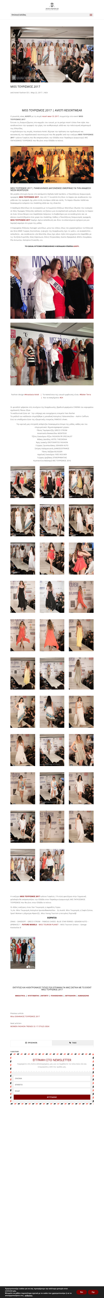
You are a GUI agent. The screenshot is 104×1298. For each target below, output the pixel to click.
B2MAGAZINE (83, 996)
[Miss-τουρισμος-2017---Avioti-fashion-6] (81, 613)
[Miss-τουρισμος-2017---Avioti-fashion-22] (81, 804)
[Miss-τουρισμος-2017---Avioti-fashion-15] (52, 727)
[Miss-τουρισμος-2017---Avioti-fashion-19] (81, 766)
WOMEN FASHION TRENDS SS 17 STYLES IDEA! (29, 1026)
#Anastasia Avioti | (33, 394)
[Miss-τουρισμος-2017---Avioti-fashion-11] (52, 689)
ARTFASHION (70, 996)
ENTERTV (44, 996)
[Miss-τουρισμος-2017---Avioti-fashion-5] (52, 613)
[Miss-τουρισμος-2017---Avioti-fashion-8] (52, 651)
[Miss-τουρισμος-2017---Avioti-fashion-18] (52, 766)
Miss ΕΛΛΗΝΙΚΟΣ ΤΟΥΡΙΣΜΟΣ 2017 (25, 1016)
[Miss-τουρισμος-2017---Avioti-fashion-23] (22, 842)
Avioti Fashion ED (21, 92)
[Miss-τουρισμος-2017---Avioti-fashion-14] (22, 727)
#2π (61, 397)
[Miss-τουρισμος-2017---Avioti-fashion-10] (22, 689)
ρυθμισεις (28, 1295)
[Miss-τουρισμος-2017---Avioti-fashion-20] (22, 804)
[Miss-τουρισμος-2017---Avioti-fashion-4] (22, 613)
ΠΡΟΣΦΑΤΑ (32, 1042)
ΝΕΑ (46, 92)
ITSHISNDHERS (57, 996)
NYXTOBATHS (33, 996)
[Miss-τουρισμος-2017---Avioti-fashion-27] (52, 498)
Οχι (93, 1292)
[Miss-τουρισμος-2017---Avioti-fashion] (22, 881)
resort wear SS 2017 (50, 116)
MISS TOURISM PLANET (48, 924)
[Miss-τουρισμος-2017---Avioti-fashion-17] (22, 766)
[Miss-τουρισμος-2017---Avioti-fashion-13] (81, 689)
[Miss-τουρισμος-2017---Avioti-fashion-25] (81, 842)
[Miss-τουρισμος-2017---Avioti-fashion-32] (22, 574)
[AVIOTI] (52, 319)
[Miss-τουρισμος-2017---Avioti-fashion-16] (81, 727)
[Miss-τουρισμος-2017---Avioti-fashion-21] (52, 804)
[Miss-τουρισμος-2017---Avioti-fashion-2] (52, 574)
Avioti (76, 246)
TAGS (74, 1042)
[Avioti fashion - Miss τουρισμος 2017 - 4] (22, 968)
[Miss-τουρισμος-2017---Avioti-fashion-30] (52, 536)
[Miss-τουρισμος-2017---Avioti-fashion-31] (81, 536)
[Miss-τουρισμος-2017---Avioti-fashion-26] (22, 498)
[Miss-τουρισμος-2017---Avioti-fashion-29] (22, 536)
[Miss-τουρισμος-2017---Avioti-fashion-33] (52, 881)
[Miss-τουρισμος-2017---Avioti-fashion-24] (52, 842)
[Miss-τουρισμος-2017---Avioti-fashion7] (22, 651)
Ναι (81, 1292)
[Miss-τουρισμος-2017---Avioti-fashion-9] (81, 651)
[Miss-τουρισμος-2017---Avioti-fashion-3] (81, 574)
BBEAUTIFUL (20, 996)
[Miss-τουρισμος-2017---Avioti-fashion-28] (81, 498)
